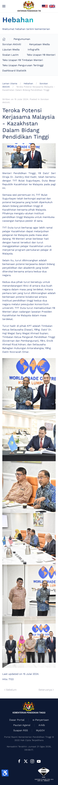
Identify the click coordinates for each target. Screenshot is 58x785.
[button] (3, 6)
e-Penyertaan (41, 719)
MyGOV (40, 730)
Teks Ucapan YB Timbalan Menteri (22, 60)
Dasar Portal (16, 719)
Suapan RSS (20, 730)
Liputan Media (10, 49)
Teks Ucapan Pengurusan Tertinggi (22, 65)
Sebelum (11, 689)
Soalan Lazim (10, 54)
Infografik (33, 49)
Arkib (42, 725)
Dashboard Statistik (14, 70)
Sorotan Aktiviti (11, 44)
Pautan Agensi (21, 725)
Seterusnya (45, 689)
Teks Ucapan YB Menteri (41, 54)
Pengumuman (22, 39)
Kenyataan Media (39, 44)
